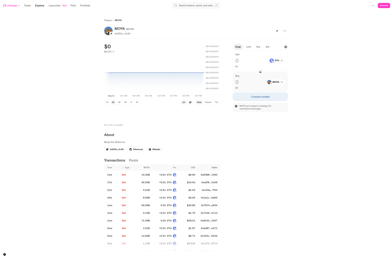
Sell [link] (124, 174)
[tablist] (187, 102)
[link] (136, 149)
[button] (11, 5)
